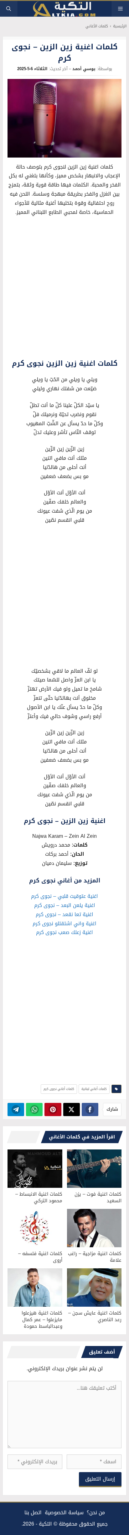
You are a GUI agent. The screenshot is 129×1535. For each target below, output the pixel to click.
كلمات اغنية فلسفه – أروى (40, 1257)
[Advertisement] (64, 289)
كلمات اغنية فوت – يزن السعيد (98, 1197)
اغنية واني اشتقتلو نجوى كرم (64, 923)
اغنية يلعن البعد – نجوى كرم (64, 905)
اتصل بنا (33, 1512)
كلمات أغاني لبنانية (94, 1089)
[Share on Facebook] (90, 1109)
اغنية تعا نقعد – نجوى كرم (64, 914)
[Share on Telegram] (16, 1109)
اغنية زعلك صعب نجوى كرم (64, 932)
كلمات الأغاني (96, 26)
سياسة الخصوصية (64, 1512)
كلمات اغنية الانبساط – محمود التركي (38, 1197)
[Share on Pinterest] (52, 1109)
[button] (8, 9)
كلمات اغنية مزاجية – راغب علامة (94, 1257)
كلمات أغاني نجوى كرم (59, 1089)
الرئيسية (119, 26)
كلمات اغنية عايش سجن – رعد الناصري (94, 1316)
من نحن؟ (96, 1512)
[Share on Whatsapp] (34, 1109)
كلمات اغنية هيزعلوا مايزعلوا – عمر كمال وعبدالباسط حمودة (42, 1320)
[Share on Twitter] (71, 1109)
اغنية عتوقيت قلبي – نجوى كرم (64, 896)
